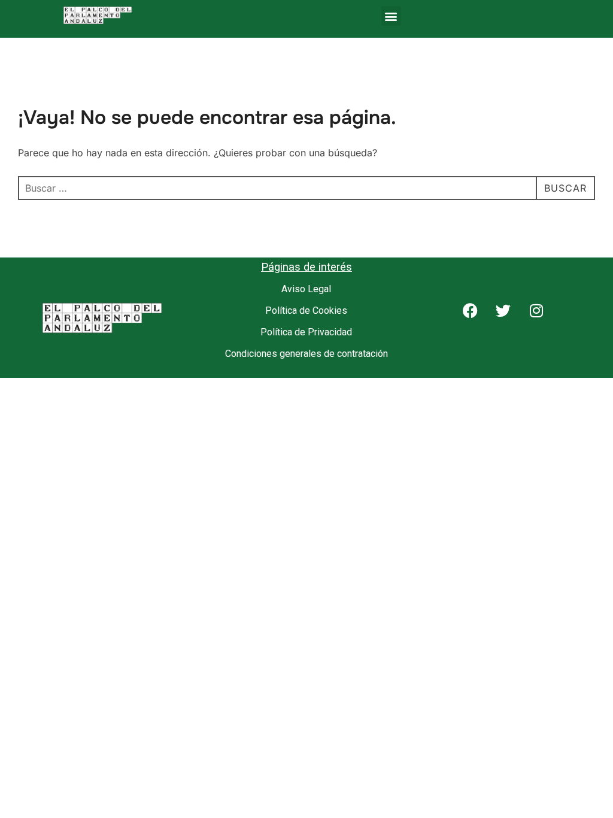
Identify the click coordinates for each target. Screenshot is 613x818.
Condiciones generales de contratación (306, 353)
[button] (391, 16)
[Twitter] (511, 318)
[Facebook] (478, 318)
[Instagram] (544, 318)
